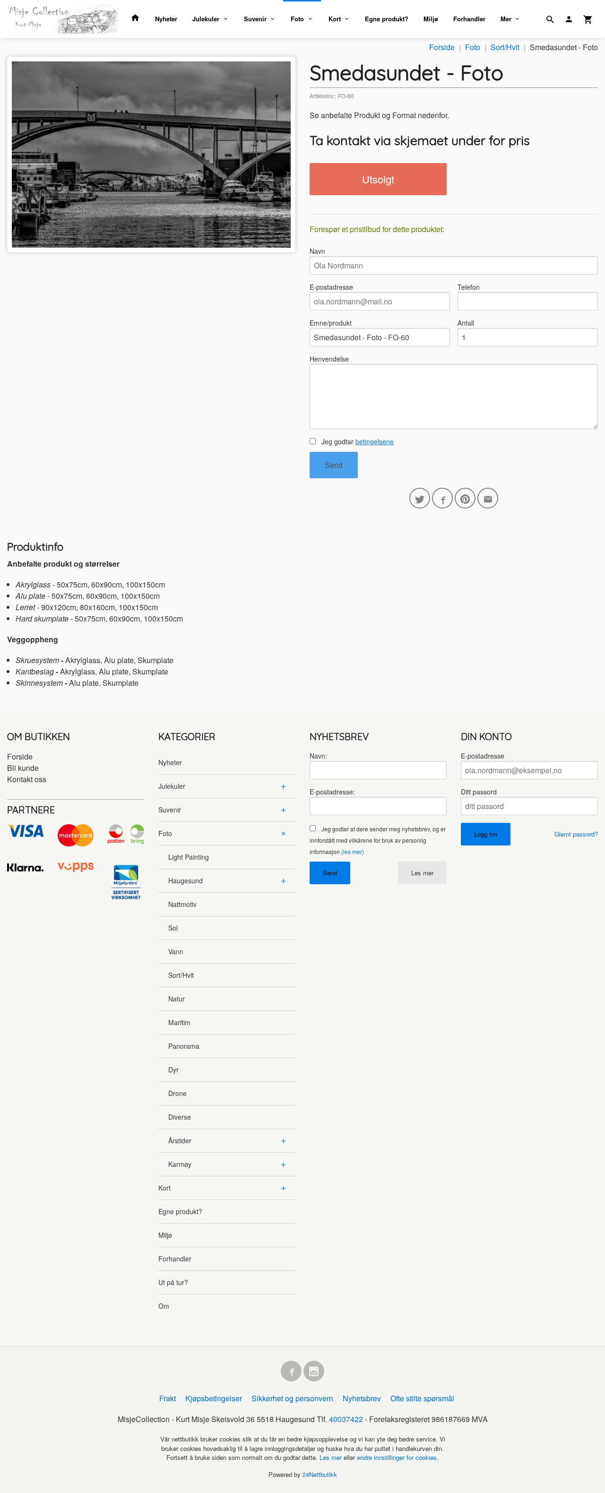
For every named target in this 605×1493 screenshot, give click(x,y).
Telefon (469, 287)
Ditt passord (479, 791)
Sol (173, 927)
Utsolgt (378, 179)
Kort (334, 18)
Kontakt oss (26, 779)
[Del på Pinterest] (465, 498)
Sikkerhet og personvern (292, 1398)
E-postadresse (331, 287)
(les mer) (352, 851)
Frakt (167, 1398)
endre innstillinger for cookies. (398, 1457)
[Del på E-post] (487, 498)
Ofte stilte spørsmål (422, 1398)
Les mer (422, 872)
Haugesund (185, 880)
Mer (506, 18)
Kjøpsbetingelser (213, 1398)
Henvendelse (329, 358)
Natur (176, 998)
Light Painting (188, 857)
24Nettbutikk (319, 1474)
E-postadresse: (332, 791)
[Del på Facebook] (442, 498)
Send (334, 464)
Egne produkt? (386, 18)
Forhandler (469, 18)
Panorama (183, 1046)
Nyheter (166, 18)
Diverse (179, 1117)
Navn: (318, 755)
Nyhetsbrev (362, 1398)
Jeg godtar (357, 441)
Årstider (179, 1140)
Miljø (431, 18)
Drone (177, 1093)
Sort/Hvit (181, 975)
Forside (442, 47)
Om (163, 1306)
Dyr (173, 1069)
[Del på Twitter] (419, 498)
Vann (175, 951)
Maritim (179, 1022)
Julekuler (205, 18)
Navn (317, 251)
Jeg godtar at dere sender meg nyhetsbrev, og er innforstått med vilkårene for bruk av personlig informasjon (378, 840)
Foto (297, 18)
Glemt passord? (576, 833)
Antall (466, 323)
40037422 (346, 1419)
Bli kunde (23, 767)
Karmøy (179, 1164)
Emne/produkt (331, 323)
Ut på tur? (173, 1282)
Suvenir (255, 18)
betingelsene (374, 441)
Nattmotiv (182, 904)
